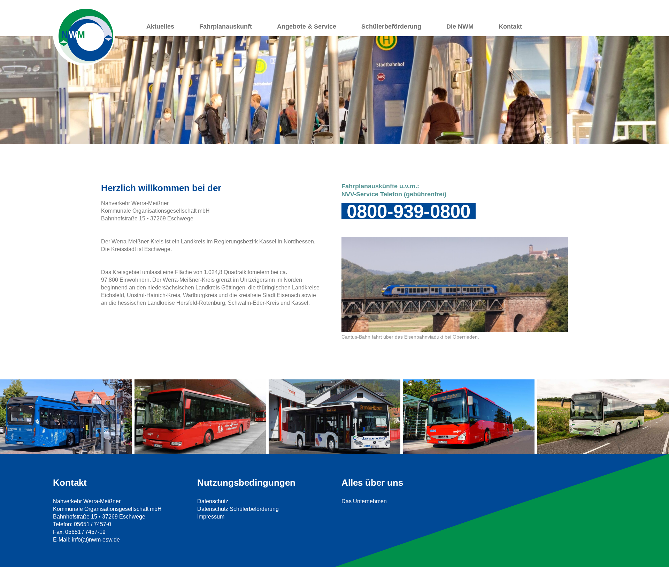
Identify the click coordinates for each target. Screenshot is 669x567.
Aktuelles (160, 26)
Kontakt (510, 26)
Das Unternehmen (364, 501)
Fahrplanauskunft (225, 26)
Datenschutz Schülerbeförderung (238, 509)
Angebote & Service (306, 26)
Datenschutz (212, 501)
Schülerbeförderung (391, 26)
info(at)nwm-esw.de (96, 540)
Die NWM (460, 26)
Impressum (210, 517)
